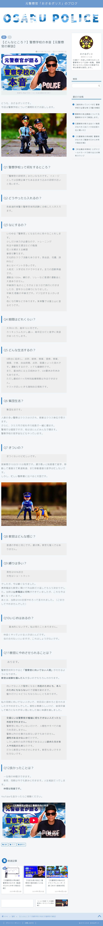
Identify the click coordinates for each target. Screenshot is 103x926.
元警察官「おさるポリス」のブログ (51, 3)
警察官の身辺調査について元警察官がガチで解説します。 (87, 116)
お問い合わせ (29, 923)
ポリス (13, 844)
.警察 (5, 844)
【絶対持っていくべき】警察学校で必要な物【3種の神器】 (88, 106)
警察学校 (22, 844)
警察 (4, 37)
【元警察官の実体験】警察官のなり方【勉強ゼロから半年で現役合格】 (87, 139)
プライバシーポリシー (13, 923)
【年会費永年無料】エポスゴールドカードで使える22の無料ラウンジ (87, 152)
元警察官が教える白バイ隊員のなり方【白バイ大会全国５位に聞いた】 (87, 126)
